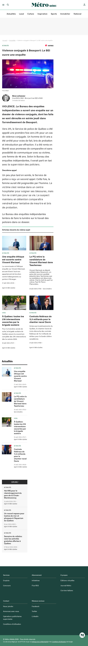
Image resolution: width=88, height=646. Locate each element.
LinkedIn (35, 616)
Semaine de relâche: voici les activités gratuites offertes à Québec (13, 540)
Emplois (6, 580)
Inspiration (42, 13)
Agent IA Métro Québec (8, 288)
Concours (7, 585)
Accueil (4, 40)
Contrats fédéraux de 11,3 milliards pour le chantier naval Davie (40, 319)
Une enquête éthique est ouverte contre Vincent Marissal (13, 259)
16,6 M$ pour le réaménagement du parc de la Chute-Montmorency (13, 494)
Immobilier (65, 13)
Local (21, 13)
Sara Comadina (47, 289)
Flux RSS (35, 585)
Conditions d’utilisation (12, 624)
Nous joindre (8, 606)
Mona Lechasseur (18, 95)
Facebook (35, 606)
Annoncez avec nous (11, 611)
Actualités (11, 13)
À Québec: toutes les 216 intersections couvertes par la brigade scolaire (13, 320)
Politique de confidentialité (39, 642)
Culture (30, 13)
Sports (54, 13)
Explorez (14, 482)
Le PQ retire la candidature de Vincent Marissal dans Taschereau (41, 261)
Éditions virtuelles (67, 580)
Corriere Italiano (67, 590)
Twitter (34, 611)
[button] (3, 5)
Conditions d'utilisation (59, 642)
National (77, 13)
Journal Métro (66, 585)
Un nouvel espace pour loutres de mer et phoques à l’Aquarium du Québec (14, 517)
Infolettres (36, 580)
